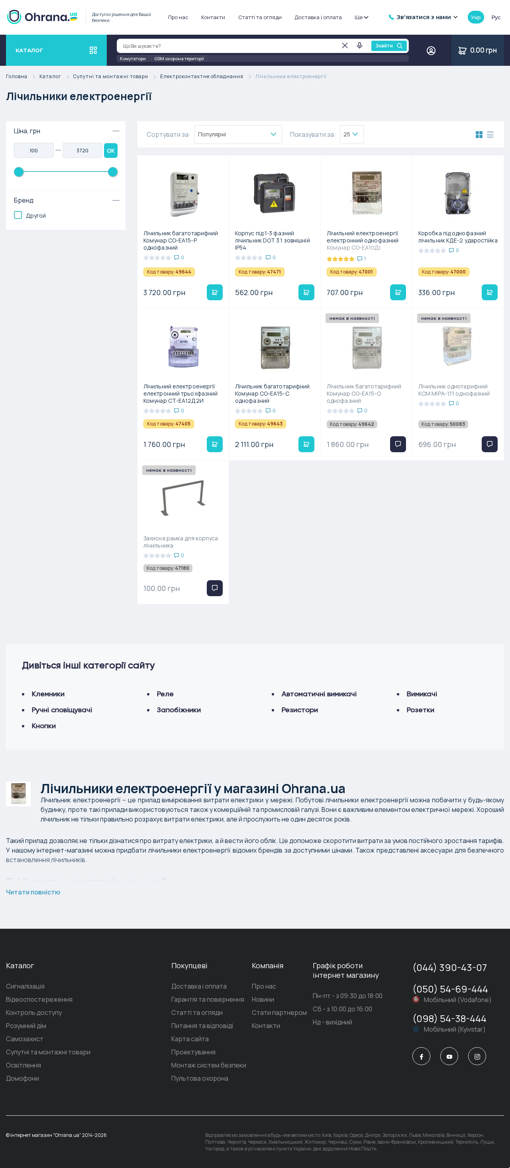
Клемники (48, 693)
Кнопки (44, 725)
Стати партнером (279, 1012)
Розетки (420, 709)
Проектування (193, 1052)
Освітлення (23, 1065)
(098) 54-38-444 (449, 1018)
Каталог (50, 77)
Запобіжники (179, 709)
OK (111, 150)
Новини (263, 999)
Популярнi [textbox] (212, 134)
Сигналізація (25, 986)
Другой (36, 215)
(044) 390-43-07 (449, 967)
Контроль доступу (34, 1012)
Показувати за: (313, 134)
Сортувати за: (168, 134)
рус (496, 17)
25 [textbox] (346, 134)
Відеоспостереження (39, 999)
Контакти (213, 17)
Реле (165, 693)
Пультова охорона (199, 1078)
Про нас (178, 17)
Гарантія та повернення (207, 999)
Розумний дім (26, 1026)
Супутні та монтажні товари (110, 77)
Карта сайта (190, 1039)
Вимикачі (422, 693)
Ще (359, 17)
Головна (16, 77)
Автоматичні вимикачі (319, 693)
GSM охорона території (179, 58)
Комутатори (133, 58)
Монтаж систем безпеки (208, 1065)
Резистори (300, 709)
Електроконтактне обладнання (201, 77)
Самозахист (24, 1039)
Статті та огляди (260, 17)
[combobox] (238, 134)
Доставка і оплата (318, 17)
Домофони (22, 1078)
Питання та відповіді (202, 1026)
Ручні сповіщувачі (62, 709)
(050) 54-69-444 (450, 988)
